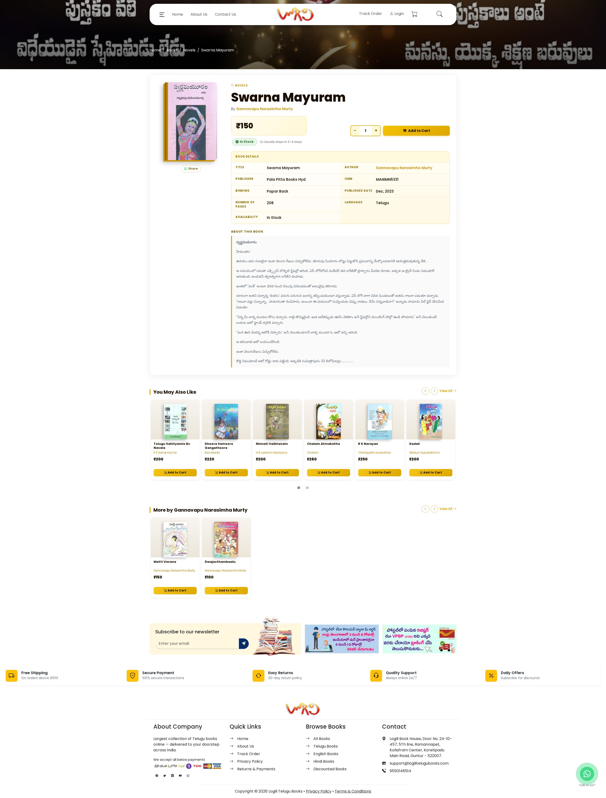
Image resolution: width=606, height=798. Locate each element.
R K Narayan (368, 444)
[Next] (434, 391)
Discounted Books (330, 769)
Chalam (313, 453)
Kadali (414, 444)
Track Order (370, 13)
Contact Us (225, 14)
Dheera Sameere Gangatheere (219, 446)
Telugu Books (325, 746)
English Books (325, 754)
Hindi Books (323, 761)
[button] (162, 14)
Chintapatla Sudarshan (374, 453)
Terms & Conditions (353, 791)
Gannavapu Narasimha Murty (264, 108)
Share (193, 169)
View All (446, 391)
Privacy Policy (250, 761)
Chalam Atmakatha (323, 444)
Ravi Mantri (212, 453)
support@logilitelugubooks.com (419, 763)
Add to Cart (419, 130)
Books (172, 50)
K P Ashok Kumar (165, 453)
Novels (189, 50)
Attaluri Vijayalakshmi (424, 453)
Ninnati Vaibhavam (272, 444)
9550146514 (400, 771)
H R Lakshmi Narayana (271, 453)
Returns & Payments (256, 769)
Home (177, 14)
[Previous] (425, 391)
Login (398, 13)
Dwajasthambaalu (220, 562)
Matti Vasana (165, 562)
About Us (199, 14)
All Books (321, 738)
